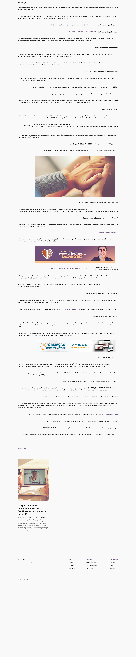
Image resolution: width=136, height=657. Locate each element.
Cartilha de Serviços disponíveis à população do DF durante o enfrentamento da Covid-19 (90, 381)
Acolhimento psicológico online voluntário (101, 71)
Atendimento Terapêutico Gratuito (92, 202)
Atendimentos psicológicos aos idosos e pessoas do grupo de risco (77, 397)
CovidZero (114, 87)
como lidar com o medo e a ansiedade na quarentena (75, 434)
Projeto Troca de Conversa (103, 267)
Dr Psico (27, 125)
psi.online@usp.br (54, 309)
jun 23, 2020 (21, 517)
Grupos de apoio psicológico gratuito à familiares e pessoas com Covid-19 (32, 509)
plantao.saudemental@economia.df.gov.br (105, 316)
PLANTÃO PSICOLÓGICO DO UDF (107, 357)
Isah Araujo (22, 3)
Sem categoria (41, 517)
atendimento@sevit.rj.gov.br (109, 397)
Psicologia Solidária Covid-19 (80, 144)
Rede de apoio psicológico (108, 32)
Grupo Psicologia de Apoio (93, 218)
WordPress (27, 580)
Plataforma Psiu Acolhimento (106, 47)
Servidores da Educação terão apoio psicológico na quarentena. (98, 309)
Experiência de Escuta (109, 109)
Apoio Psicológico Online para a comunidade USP (102, 293)
